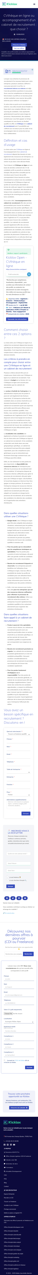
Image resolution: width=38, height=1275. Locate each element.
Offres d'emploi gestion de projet (13, 1253)
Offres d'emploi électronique (12, 1238)
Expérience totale (9, 1027)
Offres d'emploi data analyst (12, 1242)
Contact (6, 1186)
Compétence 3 (8, 1052)
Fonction (10, 784)
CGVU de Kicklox (20, 1060)
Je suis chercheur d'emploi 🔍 (17, 880)
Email (9, 754)
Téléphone (10, 761)
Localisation (8, 1018)
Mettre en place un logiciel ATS (13, 1213)
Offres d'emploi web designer (12, 1250)
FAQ (5, 1179)
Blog (5, 1182)
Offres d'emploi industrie (11, 1231)
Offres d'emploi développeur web (14, 1227)
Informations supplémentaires (16, 799)
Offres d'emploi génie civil (11, 1261)
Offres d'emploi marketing (11, 1257)
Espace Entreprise (9, 1194)
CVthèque (19, 149)
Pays (8, 792)
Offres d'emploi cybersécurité (12, 1234)
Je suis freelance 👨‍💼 (15, 877)
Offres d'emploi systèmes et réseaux (14, 1265)
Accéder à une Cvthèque (11, 1205)
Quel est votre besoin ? (14, 731)
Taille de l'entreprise (13, 769)
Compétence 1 (8, 1036)
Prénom (9, 739)
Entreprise (10, 777)
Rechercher (28, 954)
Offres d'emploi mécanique (12, 1246)
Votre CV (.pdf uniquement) (13, 1009)
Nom (8, 746)
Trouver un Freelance (10, 1201)
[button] (34, 4)
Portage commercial (10, 1209)
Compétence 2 (8, 1044)
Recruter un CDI (8, 1198)
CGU (5, 1175)
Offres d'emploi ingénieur (11, 1269)
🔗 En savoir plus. (9, 913)
